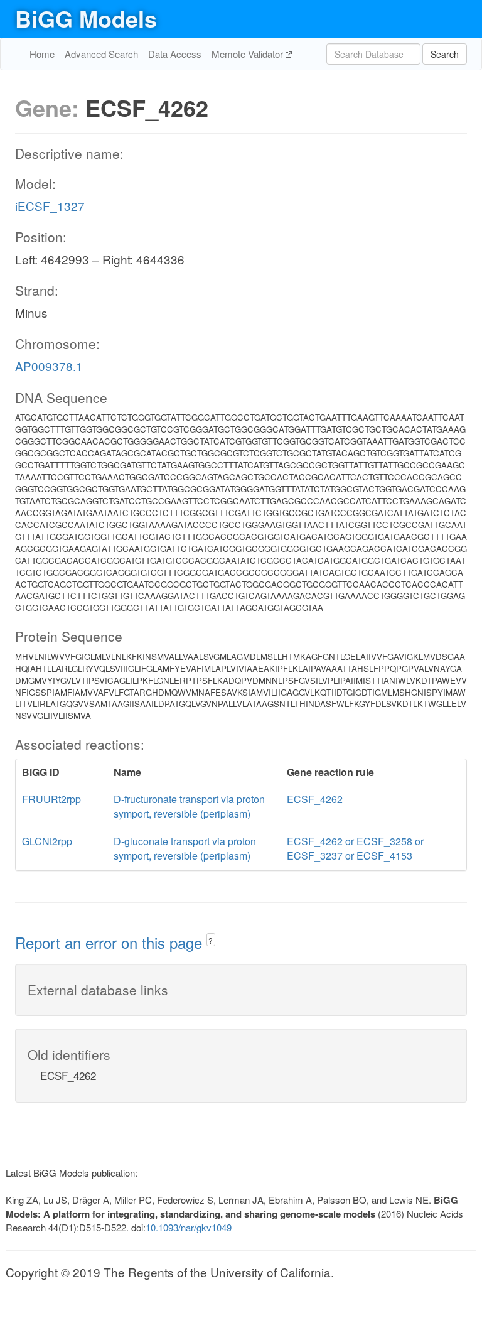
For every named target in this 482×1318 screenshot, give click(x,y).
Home (42, 53)
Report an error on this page (110, 942)
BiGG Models (86, 18)
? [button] (210, 940)
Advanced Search (101, 53)
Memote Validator (249, 53)
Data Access (174, 53)
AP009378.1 (49, 365)
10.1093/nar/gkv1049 (189, 1227)
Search (445, 54)
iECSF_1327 (50, 205)
